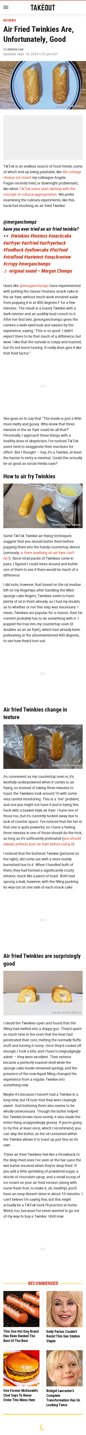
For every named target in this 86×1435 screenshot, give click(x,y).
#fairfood (59, 250)
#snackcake (59, 236)
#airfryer (11, 243)
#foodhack (13, 250)
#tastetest (33, 257)
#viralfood (13, 257)
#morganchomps (35, 264)
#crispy (10, 264)
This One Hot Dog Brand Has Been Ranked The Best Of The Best (21, 1336)
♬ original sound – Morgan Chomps (37, 271)
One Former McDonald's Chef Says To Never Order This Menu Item (20, 1395)
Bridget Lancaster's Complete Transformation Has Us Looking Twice (63, 1398)
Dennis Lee (15, 49)
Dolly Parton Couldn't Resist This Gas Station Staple (63, 1336)
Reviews (9, 20)
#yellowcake (37, 250)
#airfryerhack (52, 243)
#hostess (38, 236)
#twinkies (20, 236)
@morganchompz (20, 222)
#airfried (30, 243)
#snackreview (57, 257)
